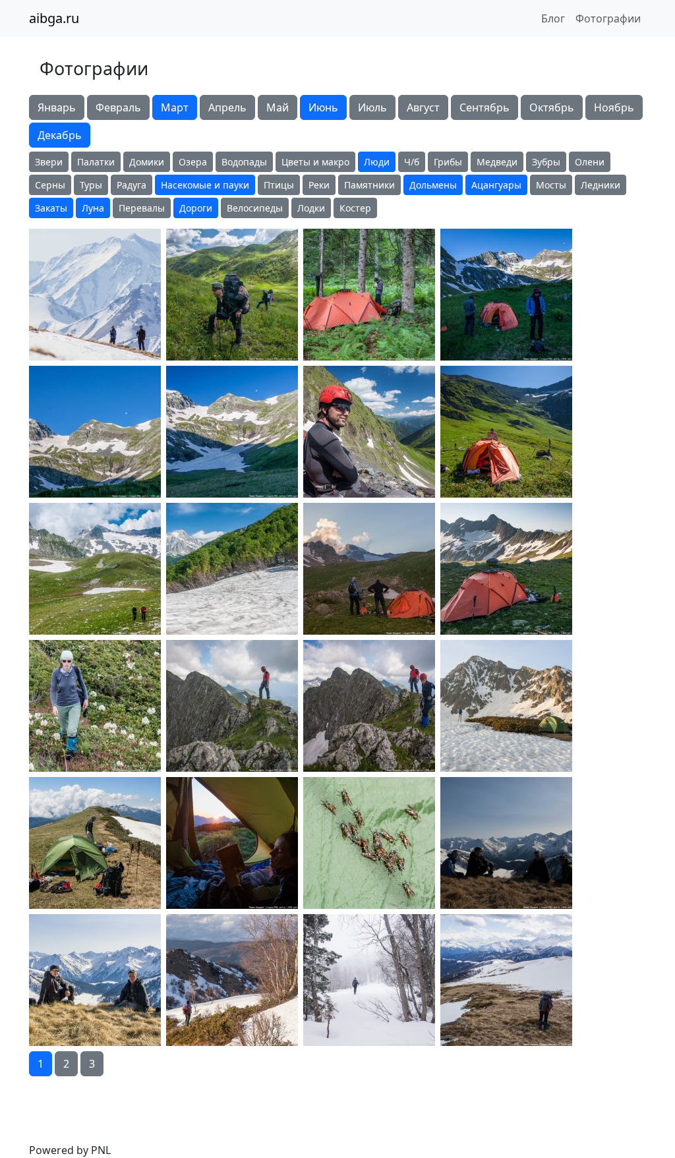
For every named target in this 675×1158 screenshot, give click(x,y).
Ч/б (411, 162)
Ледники (600, 185)
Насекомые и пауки (205, 185)
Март (175, 107)
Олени (589, 162)
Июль (372, 107)
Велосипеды (255, 208)
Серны (50, 185)
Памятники (369, 185)
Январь (57, 107)
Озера (193, 162)
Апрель (227, 107)
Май (277, 107)
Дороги (195, 208)
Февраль (118, 107)
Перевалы (142, 208)
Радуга (131, 185)
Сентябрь (484, 107)
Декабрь (60, 135)
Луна (93, 208)
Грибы (448, 162)
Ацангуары (496, 185)
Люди (377, 162)
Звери (49, 162)
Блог (553, 18)
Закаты (51, 208)
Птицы (279, 185)
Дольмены (433, 185)
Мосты (551, 185)
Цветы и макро (315, 162)
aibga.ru (54, 18)
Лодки (311, 208)
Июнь (323, 107)
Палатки (96, 162)
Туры (91, 185)
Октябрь (551, 107)
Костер (355, 208)
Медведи (497, 162)
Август (423, 107)
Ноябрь (614, 107)
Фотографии (608, 18)
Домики (146, 162)
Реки (319, 185)
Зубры (546, 162)
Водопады (244, 162)
